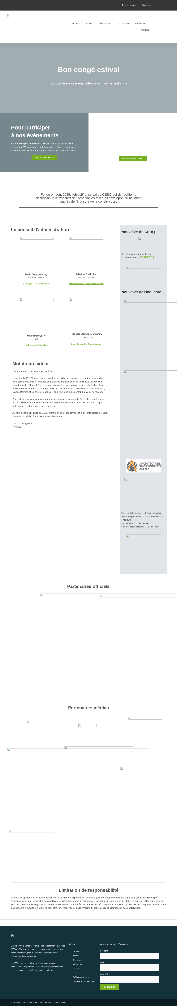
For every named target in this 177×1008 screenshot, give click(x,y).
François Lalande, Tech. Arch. (86, 334)
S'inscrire (109, 987)
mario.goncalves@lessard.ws (36, 284)
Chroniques (124, 23)
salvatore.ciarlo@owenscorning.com (86, 284)
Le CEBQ (76, 23)
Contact (145, 30)
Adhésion (90, 23)
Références (140, 23)
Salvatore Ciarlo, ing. (86, 274)
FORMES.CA (147, 257)
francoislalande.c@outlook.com (86, 344)
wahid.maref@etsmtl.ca (37, 345)
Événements (105, 23)
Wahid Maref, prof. (36, 336)
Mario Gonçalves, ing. (36, 274)
